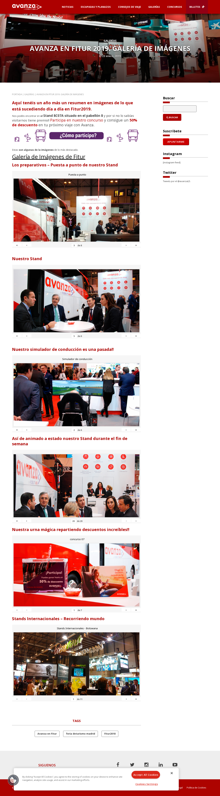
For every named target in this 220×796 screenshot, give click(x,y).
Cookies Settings (146, 784)
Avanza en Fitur (47, 733)
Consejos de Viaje (129, 6)
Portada (17, 94)
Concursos (174, 6)
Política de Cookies (196, 787)
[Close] (172, 773)
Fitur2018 (110, 733)
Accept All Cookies (145, 774)
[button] (13, 780)
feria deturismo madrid (80, 733)
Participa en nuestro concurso (76, 120)
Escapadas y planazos (96, 6)
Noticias (67, 6)
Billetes (195, 6)
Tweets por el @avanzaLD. (177, 181)
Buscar (173, 117)
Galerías (154, 6)
